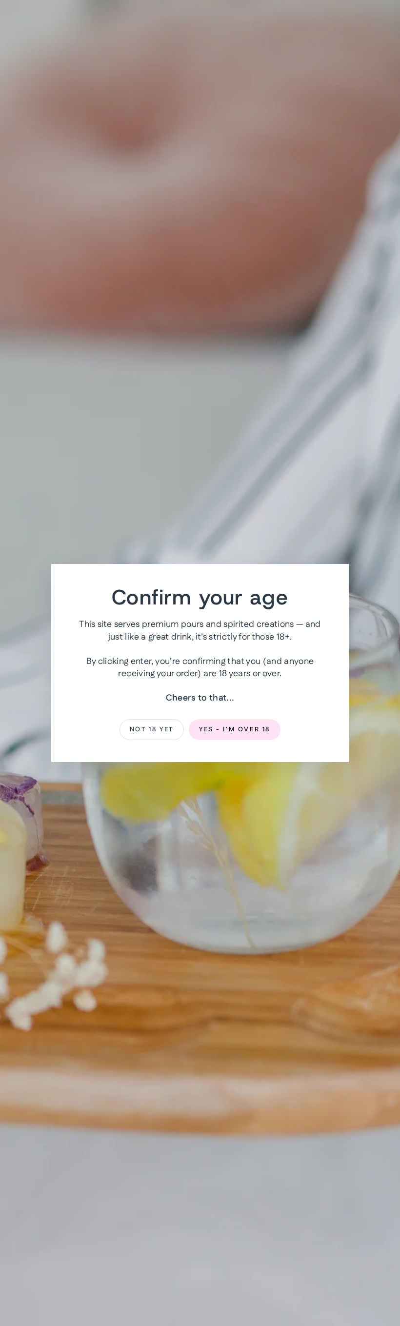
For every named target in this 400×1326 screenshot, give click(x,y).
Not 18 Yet (152, 729)
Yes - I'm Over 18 (234, 729)
